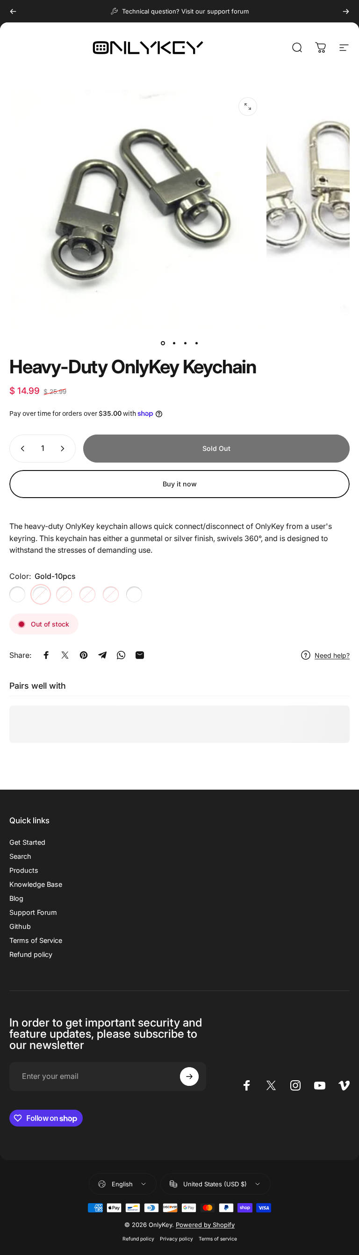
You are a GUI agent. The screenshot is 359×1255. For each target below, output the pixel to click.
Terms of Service (35, 940)
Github (20, 926)
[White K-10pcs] (64, 594)
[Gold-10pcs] (41, 594)
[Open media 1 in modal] (247, 106)
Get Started (27, 842)
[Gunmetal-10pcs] (134, 594)
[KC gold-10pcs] (111, 594)
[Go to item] (162, 343)
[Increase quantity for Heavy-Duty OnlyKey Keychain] (64, 448)
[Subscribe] (189, 1076)
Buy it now (180, 484)
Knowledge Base (35, 884)
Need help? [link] (332, 655)
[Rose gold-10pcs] (87, 594)
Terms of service (218, 1239)
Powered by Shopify (205, 1224)
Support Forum (33, 912)
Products (23, 870)
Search (20, 856)
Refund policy (30, 954)
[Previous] (13, 11)
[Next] (346, 11)
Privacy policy (176, 1239)
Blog (16, 898)
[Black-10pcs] (17, 594)
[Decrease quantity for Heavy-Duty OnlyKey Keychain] (20, 448)
